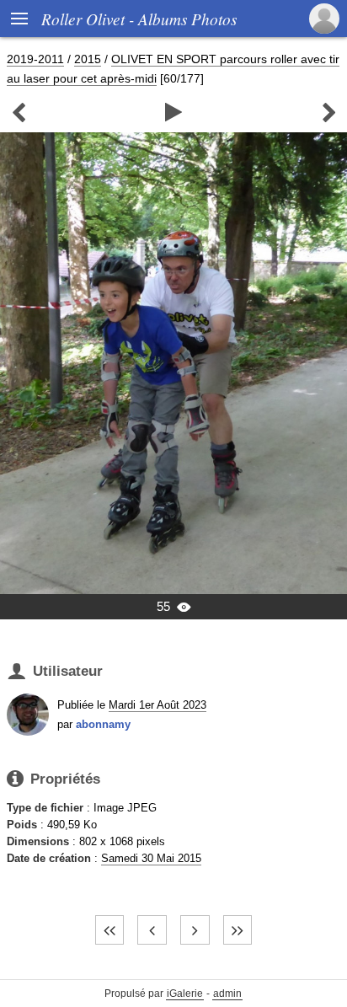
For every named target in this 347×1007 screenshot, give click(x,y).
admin (227, 993)
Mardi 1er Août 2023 (157, 705)
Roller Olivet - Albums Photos (139, 18)
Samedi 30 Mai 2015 (151, 858)
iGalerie (185, 993)
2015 (87, 59)
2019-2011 (35, 59)
